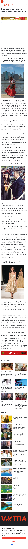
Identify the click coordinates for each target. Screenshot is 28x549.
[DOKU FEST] (6, 480)
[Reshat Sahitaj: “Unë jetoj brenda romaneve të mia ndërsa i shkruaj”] (6, 436)
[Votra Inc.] (8, 5)
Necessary (4, 544)
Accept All (14, 538)
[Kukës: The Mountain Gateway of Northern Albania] (6, 489)
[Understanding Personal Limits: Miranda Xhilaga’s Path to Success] (7, 382)
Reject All (14, 541)
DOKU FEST (15, 477)
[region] (14, 537)
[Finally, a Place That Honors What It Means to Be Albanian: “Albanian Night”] (7, 366)
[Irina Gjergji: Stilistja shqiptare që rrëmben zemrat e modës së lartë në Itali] (6, 419)
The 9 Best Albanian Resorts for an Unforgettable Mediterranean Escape (19, 470)
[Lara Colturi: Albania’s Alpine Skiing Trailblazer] (21, 382)
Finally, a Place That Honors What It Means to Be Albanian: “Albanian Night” (7, 373)
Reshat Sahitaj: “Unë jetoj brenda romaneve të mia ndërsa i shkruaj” (18, 434)
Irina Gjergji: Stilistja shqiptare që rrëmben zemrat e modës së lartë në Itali (20, 417)
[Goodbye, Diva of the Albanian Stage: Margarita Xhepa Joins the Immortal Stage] (21, 366)
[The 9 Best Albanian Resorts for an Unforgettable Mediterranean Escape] (6, 472)
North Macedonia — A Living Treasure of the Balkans (14, 1)
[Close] (26, 527)
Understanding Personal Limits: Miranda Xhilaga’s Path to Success (6, 388)
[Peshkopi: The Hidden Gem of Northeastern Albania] (6, 506)
